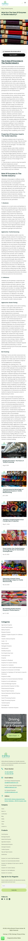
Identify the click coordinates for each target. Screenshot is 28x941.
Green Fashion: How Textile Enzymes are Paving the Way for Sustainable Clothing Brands (14, 550)
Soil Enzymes (4, 695)
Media (2, 819)
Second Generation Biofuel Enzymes (10, 693)
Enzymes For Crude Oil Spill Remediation (10, 858)
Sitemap (5, 934)
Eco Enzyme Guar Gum (7, 653)
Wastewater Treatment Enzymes (9, 707)
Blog (2, 8)
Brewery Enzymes (5, 632)
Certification (4, 813)
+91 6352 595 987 (9, 773)
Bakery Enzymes (5, 629)
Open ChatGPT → (14, 55)
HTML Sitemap (12, 934)
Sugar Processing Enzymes (8, 700)
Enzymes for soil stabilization (8, 681)
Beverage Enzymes (5, 836)
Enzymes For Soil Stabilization (8, 870)
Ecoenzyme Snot (5, 655)
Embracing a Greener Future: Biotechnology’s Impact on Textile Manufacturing (13, 580)
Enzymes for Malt (5, 676)
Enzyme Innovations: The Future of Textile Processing (13, 461)
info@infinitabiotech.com (11, 792)
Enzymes (3, 658)
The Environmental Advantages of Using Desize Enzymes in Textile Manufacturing (13, 491)
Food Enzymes (4, 834)
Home (2, 808)
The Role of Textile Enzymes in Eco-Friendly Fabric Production (13, 520)
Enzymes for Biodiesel (7, 660)
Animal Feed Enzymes (7, 627)
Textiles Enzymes (5, 849)
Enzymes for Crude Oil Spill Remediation (11, 667)
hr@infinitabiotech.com (11, 787)
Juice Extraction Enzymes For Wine (10, 686)
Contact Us (3, 826)
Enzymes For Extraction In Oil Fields (10, 670)
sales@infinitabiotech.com (11, 782)
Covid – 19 (4, 641)
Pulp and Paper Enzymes (7, 691)
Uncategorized (5, 705)
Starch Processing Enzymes (8, 698)
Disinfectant (4, 854)
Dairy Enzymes (5, 643)
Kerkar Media (17, 938)
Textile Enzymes (8, 8)
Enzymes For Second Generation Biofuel (10, 861)
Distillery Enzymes (6, 650)
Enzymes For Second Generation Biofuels (12, 679)
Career (2, 821)
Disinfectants (4, 648)
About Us (3, 811)
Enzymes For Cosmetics (7, 665)
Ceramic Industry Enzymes (8, 638)
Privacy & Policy (21, 934)
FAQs (2, 824)
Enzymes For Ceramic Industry (9, 662)
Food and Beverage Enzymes (8, 683)
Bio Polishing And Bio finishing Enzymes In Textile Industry (12, 609)
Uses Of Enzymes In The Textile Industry (12, 62)
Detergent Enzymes (6, 646)
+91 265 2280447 (9, 772)
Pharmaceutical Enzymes (7, 688)
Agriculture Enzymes (6, 625)
